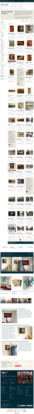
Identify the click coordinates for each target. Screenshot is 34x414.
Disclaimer (15, 409)
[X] (7, 400)
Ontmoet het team (20, 382)
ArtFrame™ (18, 18)
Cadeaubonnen (12, 383)
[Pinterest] (5, 400)
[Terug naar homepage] (4, 4)
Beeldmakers (11, 6)
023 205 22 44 (11, 379)
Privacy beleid (24, 409)
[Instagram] (4, 400)
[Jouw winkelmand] (33, 5)
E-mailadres (16, 362)
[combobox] (14, 5)
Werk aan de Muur (28, 386)
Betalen (3, 382)
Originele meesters (10, 23)
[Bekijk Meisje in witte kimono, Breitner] (14, 260)
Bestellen (11, 381)
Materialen (15, 6)
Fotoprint (16, 18)
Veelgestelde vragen (5, 381)
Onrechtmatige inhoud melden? (19, 409)
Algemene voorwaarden (10, 409)
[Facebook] (6, 400)
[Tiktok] (8, 400)
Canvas (30, 17)
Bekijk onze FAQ (21, 85)
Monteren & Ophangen (5, 383)
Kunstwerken (2, 6)
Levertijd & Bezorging (12, 382)
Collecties (6, 6)
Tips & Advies (20, 6)
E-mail (15, 379)
